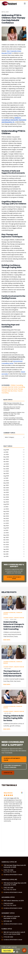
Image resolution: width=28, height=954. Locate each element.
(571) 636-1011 (8, 921)
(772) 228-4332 (8, 937)
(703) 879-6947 (8, 903)
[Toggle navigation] (24, 3)
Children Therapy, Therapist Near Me (13, 617)
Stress (15, 391)
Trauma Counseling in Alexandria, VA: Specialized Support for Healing (13, 418)
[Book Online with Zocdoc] (7, 950)
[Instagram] (17, 952)
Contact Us (8, 772)
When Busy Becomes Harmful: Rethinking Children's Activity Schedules (12, 408)
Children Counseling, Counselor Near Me (12, 613)
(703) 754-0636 (8, 870)
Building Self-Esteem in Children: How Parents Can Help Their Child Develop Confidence (14, 414)
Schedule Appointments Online (14, 577)
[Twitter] (14, 952)
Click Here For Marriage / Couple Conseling (12, 766)
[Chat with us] (24, 950)
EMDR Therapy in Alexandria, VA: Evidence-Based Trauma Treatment (14, 403)
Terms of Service (15, 949)
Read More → (7, 640)
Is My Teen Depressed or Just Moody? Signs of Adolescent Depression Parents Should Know (13, 423)
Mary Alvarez (8, 793)
